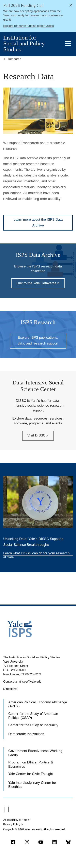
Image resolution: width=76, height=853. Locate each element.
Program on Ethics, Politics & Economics (30, 764)
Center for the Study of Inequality (33, 725)
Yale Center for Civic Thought (30, 774)
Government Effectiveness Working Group (35, 753)
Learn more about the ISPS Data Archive (38, 222)
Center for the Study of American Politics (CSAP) (33, 716)
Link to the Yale (40, 284)
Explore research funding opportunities (28, 25)
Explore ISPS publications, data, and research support (38, 340)
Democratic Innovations (26, 734)
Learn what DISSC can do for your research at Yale (36, 555)
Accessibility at (16, 819)
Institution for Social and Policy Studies (24, 43)
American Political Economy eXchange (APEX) (37, 704)
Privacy (13, 824)
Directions (10, 688)
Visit (40, 437)
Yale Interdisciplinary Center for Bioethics (32, 785)
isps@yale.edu (31, 681)
